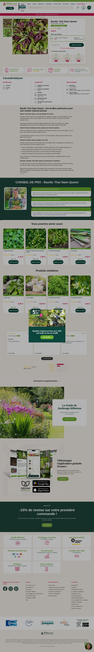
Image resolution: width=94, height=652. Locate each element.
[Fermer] (63, 312)
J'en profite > (47, 337)
